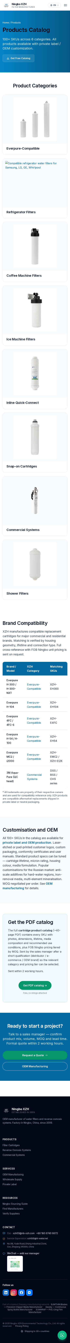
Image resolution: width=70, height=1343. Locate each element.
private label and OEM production (27, 842)
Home (6, 22)
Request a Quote (33, 1055)
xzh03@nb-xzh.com (24, 1233)
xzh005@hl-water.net (37, 1238)
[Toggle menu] (65, 5)
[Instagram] (13, 1292)
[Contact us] (62, 1335)
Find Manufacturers (13, 1208)
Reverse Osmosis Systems (17, 1150)
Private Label (10, 1184)
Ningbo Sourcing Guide (15, 1203)
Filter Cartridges (11, 1145)
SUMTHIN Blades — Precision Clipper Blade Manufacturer (36, 1305)
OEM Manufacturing (35, 1066)
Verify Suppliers (11, 1213)
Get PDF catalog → (35, 985)
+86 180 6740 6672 (47, 1233)
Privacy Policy (22, 1326)
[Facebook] (21, 1292)
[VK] (29, 1292)
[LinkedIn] (6, 1292)
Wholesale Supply (12, 1179)
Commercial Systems (14, 1155)
